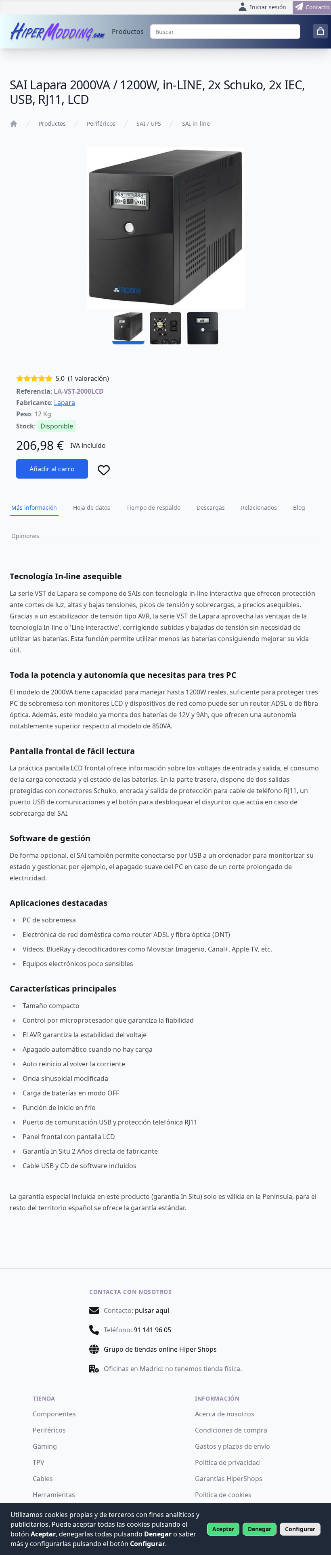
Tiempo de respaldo (153, 507)
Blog (299, 507)
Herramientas (54, 1494)
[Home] (14, 124)
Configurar (300, 1529)
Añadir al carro (52, 468)
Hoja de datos (91, 507)
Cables (43, 1478)
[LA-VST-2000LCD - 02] (165, 328)
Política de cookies (223, 1494)
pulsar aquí (152, 1310)
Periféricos (101, 123)
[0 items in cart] (320, 31)
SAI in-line (196, 123)
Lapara (64, 402)
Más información (34, 507)
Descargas (211, 507)
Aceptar (223, 1529)
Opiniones (25, 536)
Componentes (54, 1413)
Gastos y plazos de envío (232, 1446)
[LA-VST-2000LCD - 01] (128, 328)
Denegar (259, 1529)
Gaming (45, 1446)
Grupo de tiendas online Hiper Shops (160, 1349)
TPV (38, 1462)
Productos (128, 31)
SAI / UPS (148, 123)
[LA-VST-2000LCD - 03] (202, 328)
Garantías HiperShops (228, 1478)
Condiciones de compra (231, 1430)
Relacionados (259, 507)
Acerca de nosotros (224, 1413)
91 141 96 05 (152, 1329)
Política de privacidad (227, 1462)
